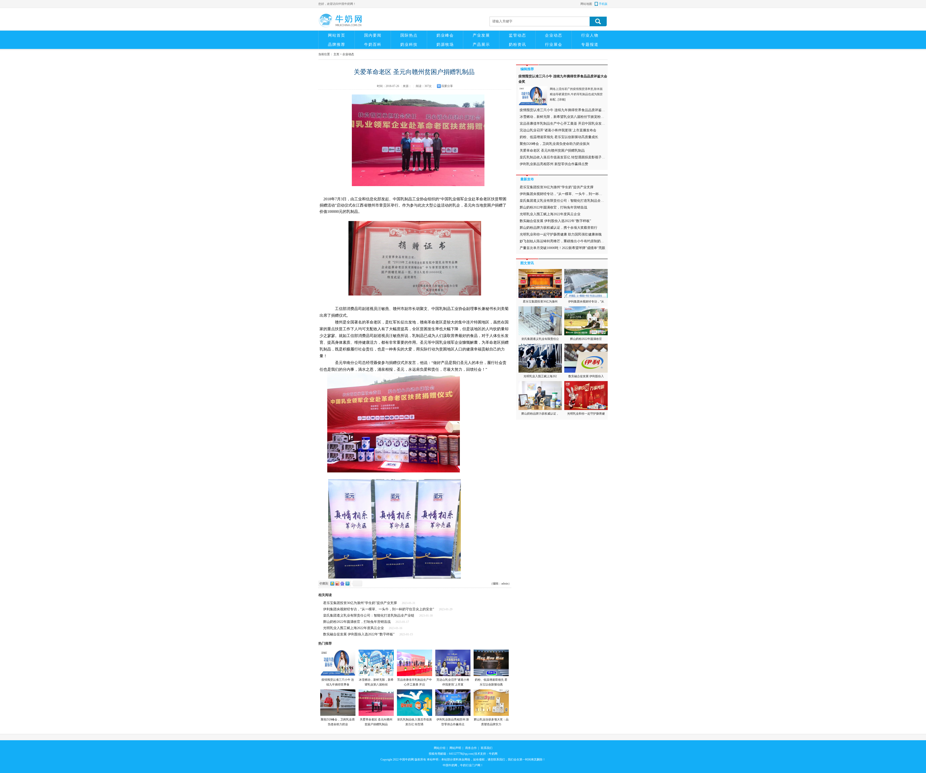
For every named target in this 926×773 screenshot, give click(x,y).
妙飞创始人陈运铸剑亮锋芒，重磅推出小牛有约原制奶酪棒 (563, 241)
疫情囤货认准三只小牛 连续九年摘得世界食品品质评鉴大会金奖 (567, 110)
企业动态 (553, 35)
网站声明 (455, 748)
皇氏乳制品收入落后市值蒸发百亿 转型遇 (414, 722)
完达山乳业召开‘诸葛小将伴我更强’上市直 (452, 682)
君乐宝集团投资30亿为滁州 (540, 301)
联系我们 (486, 748)
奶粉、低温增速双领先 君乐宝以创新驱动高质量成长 (559, 137)
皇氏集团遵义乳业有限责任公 (540, 339)
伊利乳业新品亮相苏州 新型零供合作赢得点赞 (554, 164)
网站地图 (586, 4)
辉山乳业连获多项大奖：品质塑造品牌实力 (491, 722)
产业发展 (481, 35)
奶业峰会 (445, 35)
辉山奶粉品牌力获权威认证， (540, 413)
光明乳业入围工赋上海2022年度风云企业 (353, 628)
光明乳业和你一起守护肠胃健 (586, 413)
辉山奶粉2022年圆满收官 (586, 339)
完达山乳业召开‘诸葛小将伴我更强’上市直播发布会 (558, 130)
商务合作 (471, 748)
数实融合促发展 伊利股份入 (586, 376)
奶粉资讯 (517, 44)
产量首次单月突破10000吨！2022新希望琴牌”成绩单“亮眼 (562, 248)
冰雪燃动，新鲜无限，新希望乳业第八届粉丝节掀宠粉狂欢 (563, 117)
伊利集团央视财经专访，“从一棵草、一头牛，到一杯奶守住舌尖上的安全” (378, 609)
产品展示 (481, 44)
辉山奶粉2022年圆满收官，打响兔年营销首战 (357, 622)
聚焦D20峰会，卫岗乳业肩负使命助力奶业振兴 (555, 144)
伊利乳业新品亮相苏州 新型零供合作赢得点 (452, 722)
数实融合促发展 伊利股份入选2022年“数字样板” (359, 634)
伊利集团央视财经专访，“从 (586, 301)
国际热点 (409, 35)
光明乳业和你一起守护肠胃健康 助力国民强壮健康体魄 (561, 234)
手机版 (603, 4)
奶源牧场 (445, 44)
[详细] (561, 99)
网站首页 (336, 35)
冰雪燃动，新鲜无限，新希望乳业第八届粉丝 (376, 682)
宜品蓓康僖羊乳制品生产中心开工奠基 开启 (414, 682)
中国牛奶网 (406, 759)
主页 (336, 54)
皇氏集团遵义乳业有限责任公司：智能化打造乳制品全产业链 (368, 615)
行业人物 (590, 35)
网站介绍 (439, 748)
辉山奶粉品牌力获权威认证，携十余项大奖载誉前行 (558, 227)
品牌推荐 (336, 44)
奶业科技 (409, 44)
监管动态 (517, 35)
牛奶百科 (372, 44)
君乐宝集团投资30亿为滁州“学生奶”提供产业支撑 (360, 603)
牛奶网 (493, 753)
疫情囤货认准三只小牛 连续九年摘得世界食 (337, 682)
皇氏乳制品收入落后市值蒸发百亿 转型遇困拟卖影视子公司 (564, 157)
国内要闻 (372, 35)
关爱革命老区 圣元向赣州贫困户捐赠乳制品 (376, 722)
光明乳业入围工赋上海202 (540, 376)
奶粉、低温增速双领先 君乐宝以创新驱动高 (491, 682)
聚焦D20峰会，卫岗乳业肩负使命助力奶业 (338, 722)
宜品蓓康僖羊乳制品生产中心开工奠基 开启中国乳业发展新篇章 (567, 123)
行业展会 (553, 44)
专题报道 (590, 44)
